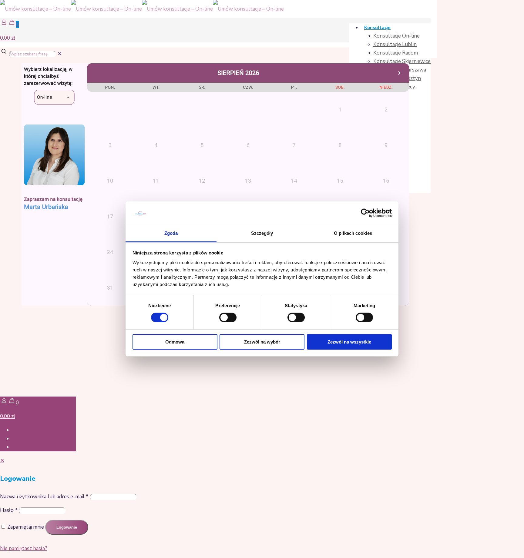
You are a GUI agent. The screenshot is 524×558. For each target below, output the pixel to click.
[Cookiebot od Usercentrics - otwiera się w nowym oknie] (365, 213)
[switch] (228, 317)
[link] (60, 53)
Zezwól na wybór (262, 341)
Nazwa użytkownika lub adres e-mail (44, 496)
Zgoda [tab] (171, 233)
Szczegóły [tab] (262, 233)
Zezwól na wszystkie (349, 341)
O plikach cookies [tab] (353, 233)
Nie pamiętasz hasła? (23, 548)
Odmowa (174, 341)
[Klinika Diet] (142, 9)
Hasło (9, 510)
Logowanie (66, 527)
